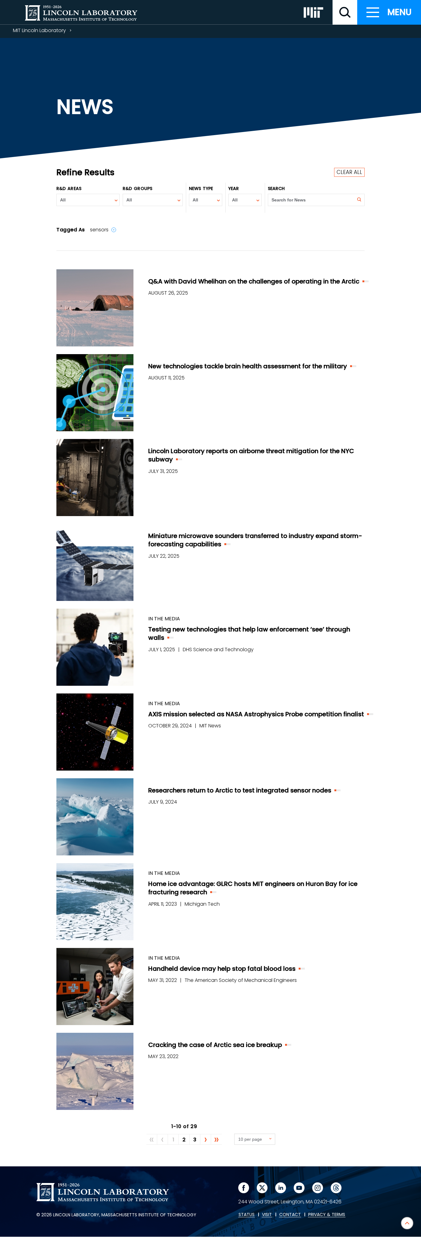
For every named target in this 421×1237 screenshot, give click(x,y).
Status (247, 1214)
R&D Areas (68, 188)
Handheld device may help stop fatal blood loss (222, 968)
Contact (290, 1214)
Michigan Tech (202, 904)
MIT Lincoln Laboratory (39, 30)
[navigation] (389, 12)
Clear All (349, 172)
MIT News (210, 725)
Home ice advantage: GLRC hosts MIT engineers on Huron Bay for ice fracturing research (253, 888)
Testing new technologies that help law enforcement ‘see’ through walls (249, 633)
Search (276, 188)
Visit (267, 1214)
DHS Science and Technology (218, 649)
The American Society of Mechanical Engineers (241, 980)
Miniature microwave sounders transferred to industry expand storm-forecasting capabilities (255, 540)
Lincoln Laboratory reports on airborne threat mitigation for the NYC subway (251, 455)
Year (233, 188)
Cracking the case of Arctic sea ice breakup (215, 1044)
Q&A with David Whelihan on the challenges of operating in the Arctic (253, 281)
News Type (201, 188)
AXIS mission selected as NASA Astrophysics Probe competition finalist (256, 714)
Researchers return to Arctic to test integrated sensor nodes (239, 790)
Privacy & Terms (326, 1214)
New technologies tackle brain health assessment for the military (247, 366)
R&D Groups (137, 188)
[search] (345, 12)
